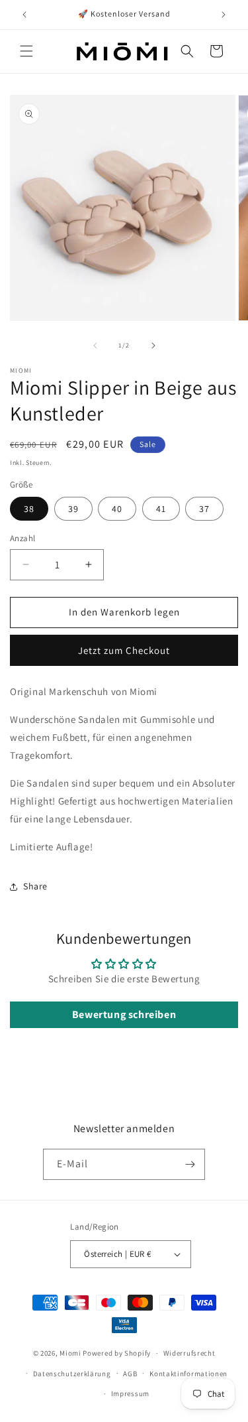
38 (29, 509)
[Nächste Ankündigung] (223, 14)
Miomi (70, 1353)
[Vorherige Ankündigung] (24, 14)
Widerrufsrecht (189, 1353)
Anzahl (22, 538)
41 (161, 509)
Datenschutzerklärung (72, 1373)
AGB (130, 1373)
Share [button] (35, 886)
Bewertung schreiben (124, 1014)
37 (204, 509)
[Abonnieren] (189, 1164)
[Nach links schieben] (95, 345)
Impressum (130, 1393)
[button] (26, 51)
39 (73, 509)
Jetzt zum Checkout (124, 650)
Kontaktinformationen (188, 1373)
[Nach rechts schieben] (153, 345)
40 (117, 509)
